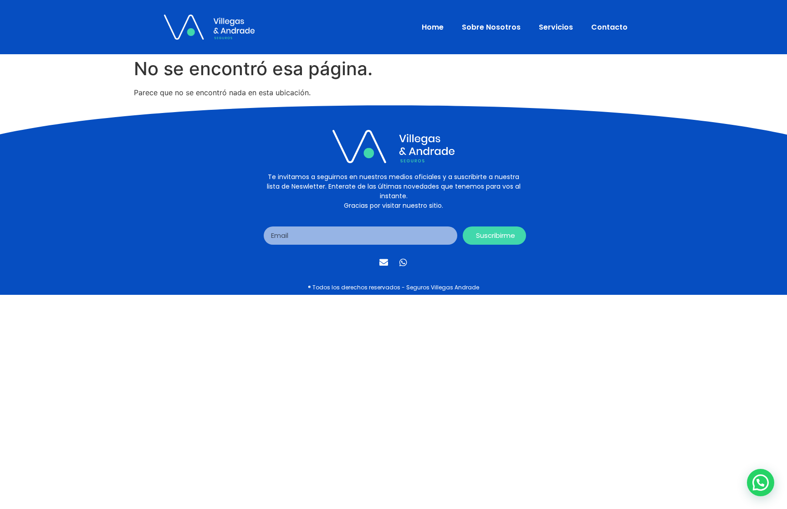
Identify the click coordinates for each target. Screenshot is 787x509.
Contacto (609, 27)
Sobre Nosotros (491, 27)
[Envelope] (384, 262)
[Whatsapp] (403, 262)
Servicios (556, 27)
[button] (760, 482)
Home (433, 27)
